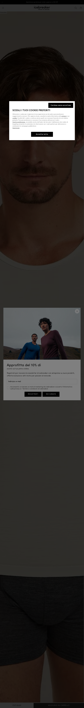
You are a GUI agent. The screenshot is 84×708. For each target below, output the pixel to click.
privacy (64, 116)
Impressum (15, 128)
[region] (42, 120)
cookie (14, 118)
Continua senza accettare (61, 105)
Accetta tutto (42, 134)
